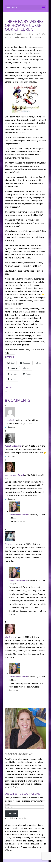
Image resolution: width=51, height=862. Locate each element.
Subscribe (12, 813)
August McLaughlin (13, 446)
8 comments (37, 37)
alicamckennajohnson (18, 514)
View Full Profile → (13, 787)
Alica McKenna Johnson (17, 34)
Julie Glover (9, 637)
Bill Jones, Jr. (10, 544)
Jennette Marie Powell (14, 475)
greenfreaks (10, 420)
